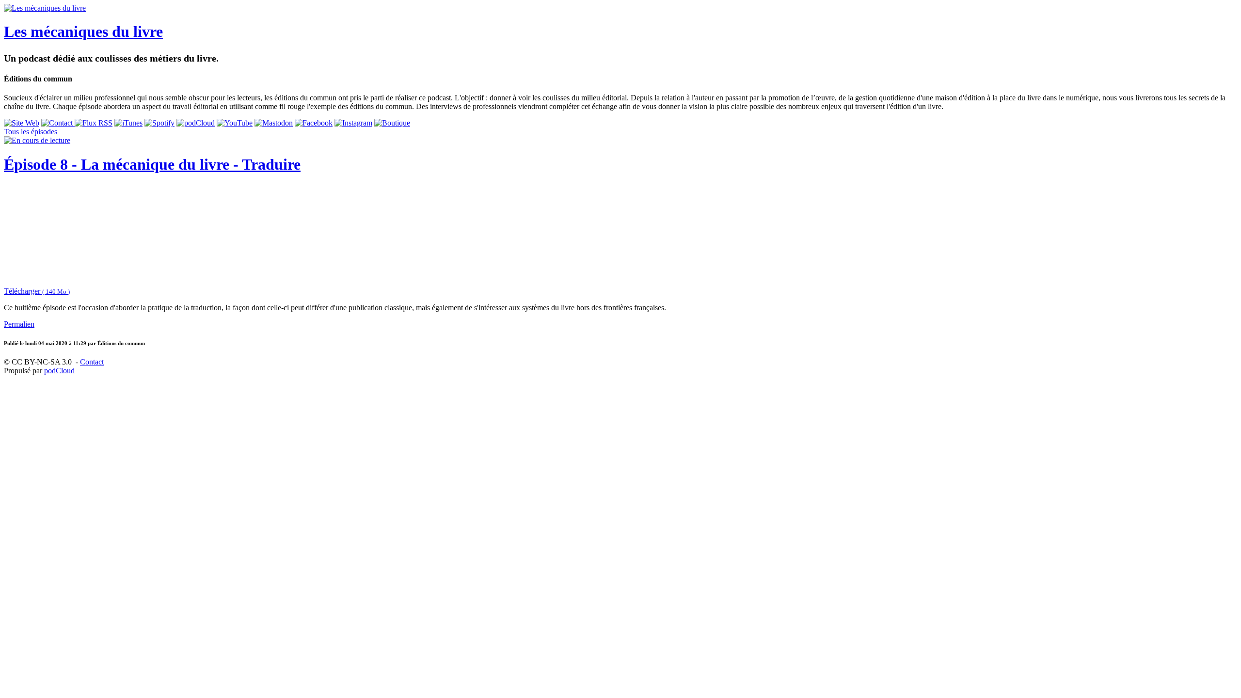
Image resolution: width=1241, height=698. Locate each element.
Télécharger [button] (37, 291)
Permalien (19, 324)
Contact (92, 362)
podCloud (59, 370)
